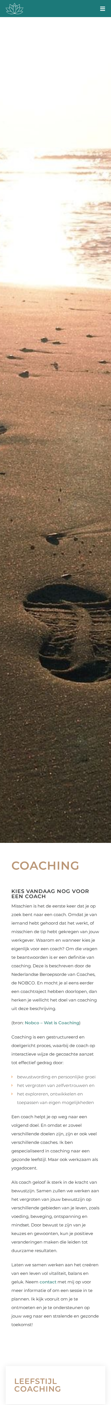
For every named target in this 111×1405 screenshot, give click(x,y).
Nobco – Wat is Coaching (52, 1022)
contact (48, 1282)
